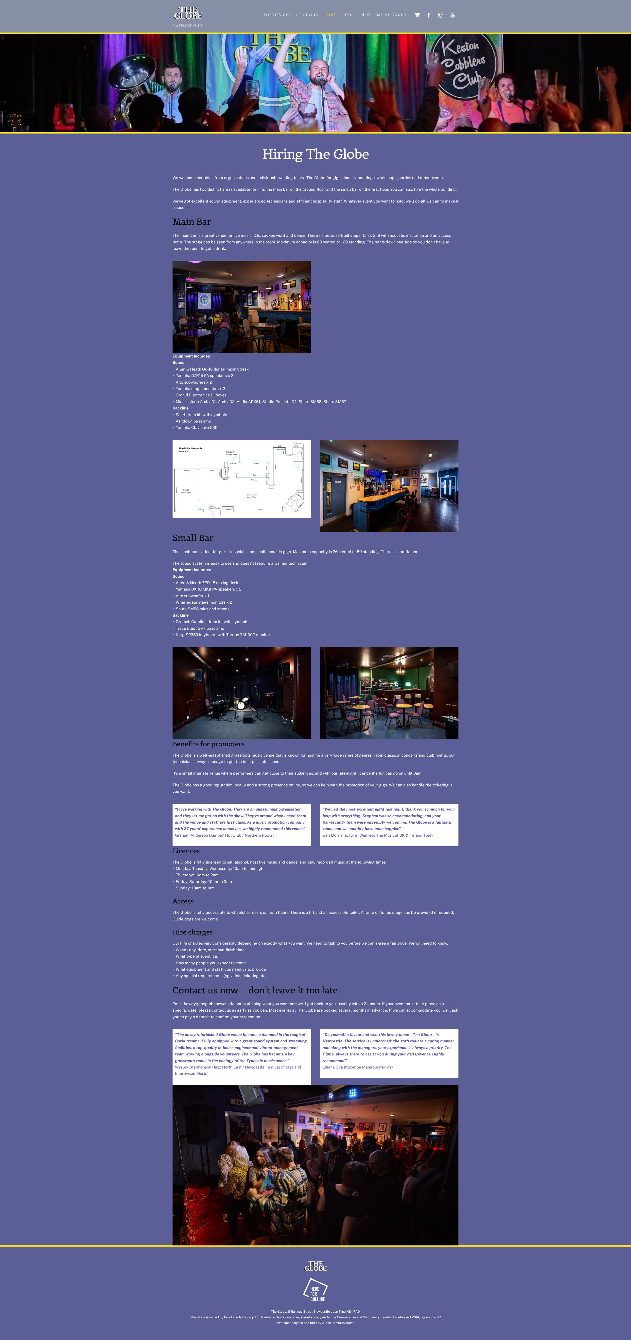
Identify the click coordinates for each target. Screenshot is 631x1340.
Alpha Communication (338, 1323)
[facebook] (429, 14)
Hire (331, 15)
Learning (307, 15)
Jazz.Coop (284, 1317)
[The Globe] (188, 18)
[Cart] (417, 15)
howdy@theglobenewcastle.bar (213, 1003)
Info (365, 15)
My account (392, 15)
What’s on (276, 15)
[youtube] (452, 14)
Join (348, 15)
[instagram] (441, 14)
